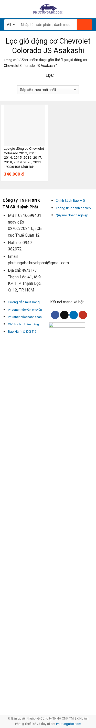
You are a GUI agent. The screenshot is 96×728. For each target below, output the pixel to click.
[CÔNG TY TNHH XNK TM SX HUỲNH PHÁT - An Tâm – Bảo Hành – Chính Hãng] (48, 9)
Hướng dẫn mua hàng (24, 302)
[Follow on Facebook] (55, 315)
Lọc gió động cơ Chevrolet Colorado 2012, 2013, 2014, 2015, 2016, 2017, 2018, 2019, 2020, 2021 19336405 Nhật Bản (24, 157)
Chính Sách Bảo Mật (70, 201)
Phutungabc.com (68, 724)
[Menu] (7, 9)
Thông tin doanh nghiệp (73, 208)
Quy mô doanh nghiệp (72, 215)
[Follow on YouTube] (83, 315)
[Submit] (84, 24)
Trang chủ (11, 60)
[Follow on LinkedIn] (73, 315)
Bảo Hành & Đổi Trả (22, 331)
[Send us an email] (64, 315)
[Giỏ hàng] (89, 9)
